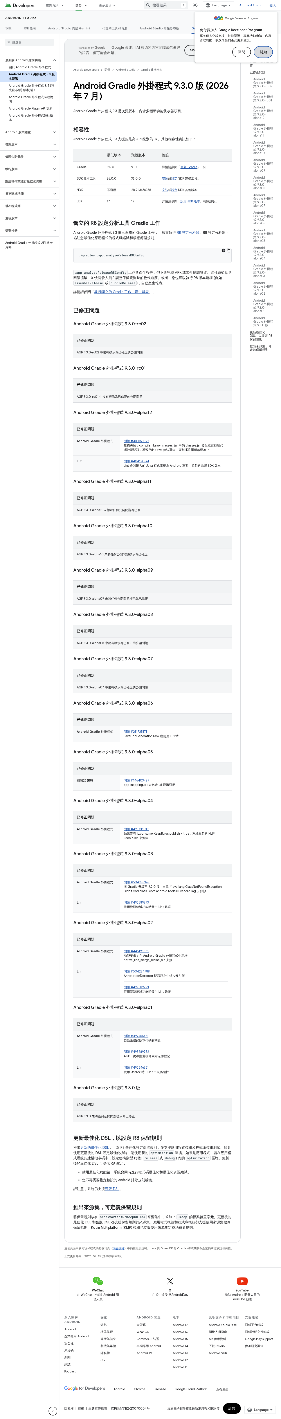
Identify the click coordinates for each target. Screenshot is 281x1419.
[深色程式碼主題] (223, 250)
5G (103, 1360)
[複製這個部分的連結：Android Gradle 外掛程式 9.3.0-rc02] (150, 324)
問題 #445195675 (136, 951)
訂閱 (232, 1408)
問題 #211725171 (135, 732)
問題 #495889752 (136, 1052)
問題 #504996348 (137, 882)
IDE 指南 (30, 28)
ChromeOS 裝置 (148, 1339)
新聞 (67, 1357)
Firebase (160, 1389)
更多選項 (105, 5)
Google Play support (259, 1339)
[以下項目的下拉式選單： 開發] (88, 5)
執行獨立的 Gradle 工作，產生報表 (121, 292)
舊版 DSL (112, 1189)
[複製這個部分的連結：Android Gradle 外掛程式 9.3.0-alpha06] (157, 703)
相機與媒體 (108, 1346)
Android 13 (180, 1353)
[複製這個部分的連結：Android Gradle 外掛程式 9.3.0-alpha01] (156, 1007)
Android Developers (86, 70)
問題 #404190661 (136, 461)
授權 (81, 1408)
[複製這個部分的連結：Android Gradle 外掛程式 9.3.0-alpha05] (157, 752)
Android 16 (180, 1332)
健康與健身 (108, 1339)
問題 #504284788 (137, 971)
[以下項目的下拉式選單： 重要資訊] (64, 5)
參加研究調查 (254, 1346)
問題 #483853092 (136, 441)
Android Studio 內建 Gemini (69, 28)
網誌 (67, 1364)
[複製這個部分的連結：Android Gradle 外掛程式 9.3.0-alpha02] (157, 923)
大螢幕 (141, 1325)
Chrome (139, 1389)
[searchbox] (29, 42)
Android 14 (180, 1346)
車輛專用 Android (149, 1346)
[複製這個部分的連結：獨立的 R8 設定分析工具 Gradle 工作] (164, 223)
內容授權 (118, 1248)
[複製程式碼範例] (228, 250)
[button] (26, 60)
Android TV (144, 1353)
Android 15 (180, 1339)
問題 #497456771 (136, 1036)
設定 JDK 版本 (190, 201)
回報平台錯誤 (254, 1325)
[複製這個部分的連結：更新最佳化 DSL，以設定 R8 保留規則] (166, 1138)
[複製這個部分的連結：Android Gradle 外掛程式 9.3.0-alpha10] (156, 526)
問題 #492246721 (136, 1068)
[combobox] (166, 5)
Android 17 (180, 1325)
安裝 (165, 178)
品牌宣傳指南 (97, 1408)
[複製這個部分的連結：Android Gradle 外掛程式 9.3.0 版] (144, 1088)
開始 (263, 52)
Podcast (70, 1371)
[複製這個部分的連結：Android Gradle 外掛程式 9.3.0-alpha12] (156, 413)
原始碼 (69, 1350)
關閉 (241, 52)
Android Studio (251, 5)
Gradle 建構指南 (151, 70)
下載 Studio (217, 1346)
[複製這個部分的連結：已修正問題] (104, 310)
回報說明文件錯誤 (257, 1332)
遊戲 (104, 1325)
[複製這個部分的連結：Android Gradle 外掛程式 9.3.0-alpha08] (157, 615)
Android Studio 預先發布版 (159, 28)
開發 (79, 5)
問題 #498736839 (136, 829)
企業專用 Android (76, 1336)
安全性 (69, 1343)
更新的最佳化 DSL (94, 1147)
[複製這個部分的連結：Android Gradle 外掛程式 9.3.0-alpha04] (157, 801)
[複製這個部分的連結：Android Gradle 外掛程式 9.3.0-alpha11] (155, 481)
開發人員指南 (218, 1332)
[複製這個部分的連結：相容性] (93, 130)
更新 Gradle (188, 167)
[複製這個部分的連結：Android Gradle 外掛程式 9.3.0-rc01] (150, 368)
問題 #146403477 (136, 780)
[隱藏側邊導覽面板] (53, 1411)
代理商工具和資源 (114, 28)
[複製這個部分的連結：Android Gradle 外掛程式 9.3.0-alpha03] (157, 854)
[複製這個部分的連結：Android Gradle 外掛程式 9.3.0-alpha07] (157, 659)
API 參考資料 (217, 1339)
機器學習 (107, 1332)
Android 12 (180, 1360)
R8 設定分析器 (188, 232)
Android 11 (180, 1367)
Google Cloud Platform (191, 1389)
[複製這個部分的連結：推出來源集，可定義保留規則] (146, 1207)
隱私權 (105, 1353)
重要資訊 (52, 5)
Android (70, 1329)
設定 (174, 178)
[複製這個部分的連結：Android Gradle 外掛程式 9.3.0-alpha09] (157, 570)
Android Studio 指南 (223, 1325)
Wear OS (143, 1332)
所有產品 (222, 1389)
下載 (8, 28)
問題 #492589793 (136, 902)
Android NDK (218, 1353)
